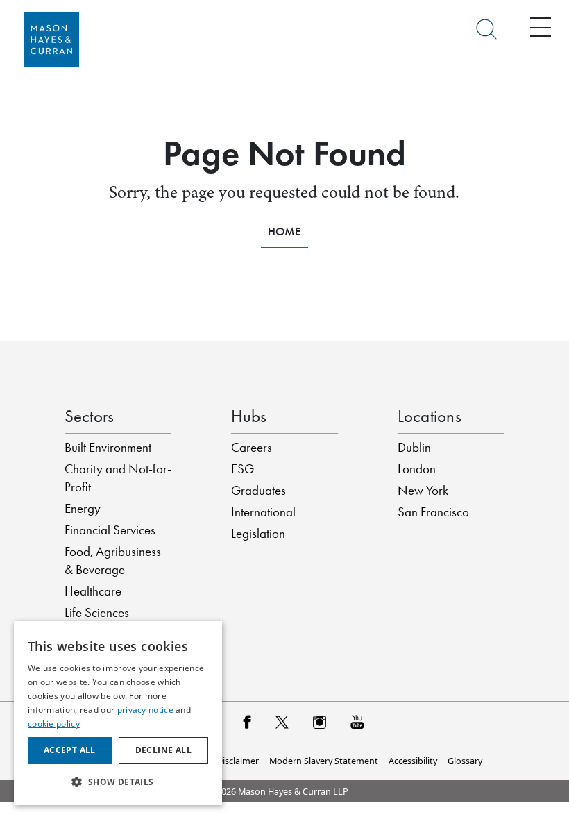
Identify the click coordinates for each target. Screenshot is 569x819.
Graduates (258, 490)
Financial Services (110, 530)
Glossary (465, 760)
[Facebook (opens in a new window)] (246, 721)
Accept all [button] (70, 750)
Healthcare (93, 591)
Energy (83, 508)
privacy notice (145, 710)
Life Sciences (97, 612)
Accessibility (413, 760)
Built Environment (108, 447)
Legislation (258, 533)
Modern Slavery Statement (323, 760)
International (263, 512)
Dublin (414, 447)
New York (423, 490)
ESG (242, 469)
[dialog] (118, 713)
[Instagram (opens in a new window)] (319, 721)
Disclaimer (237, 760)
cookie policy (54, 723)
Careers (251, 447)
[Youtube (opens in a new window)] (357, 721)
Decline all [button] (163, 750)
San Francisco (433, 512)
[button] (118, 782)
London (417, 469)
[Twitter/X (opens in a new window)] (282, 721)
